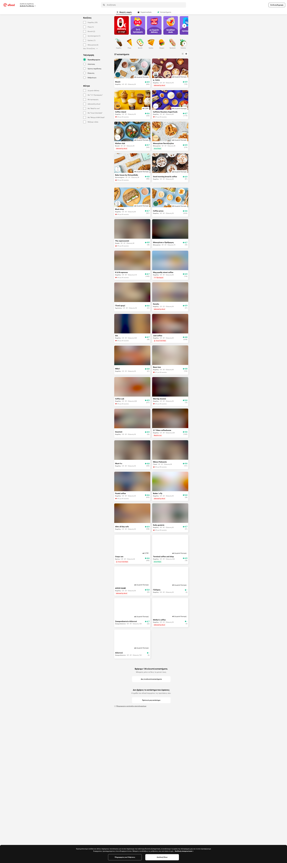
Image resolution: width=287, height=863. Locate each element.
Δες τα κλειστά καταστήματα (151, 679)
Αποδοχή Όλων (162, 857)
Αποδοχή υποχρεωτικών (183, 851)
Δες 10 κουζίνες (89, 48)
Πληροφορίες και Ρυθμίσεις (125, 857)
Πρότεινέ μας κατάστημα (151, 700)
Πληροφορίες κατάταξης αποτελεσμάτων (131, 706)
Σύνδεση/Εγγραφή (276, 5)
